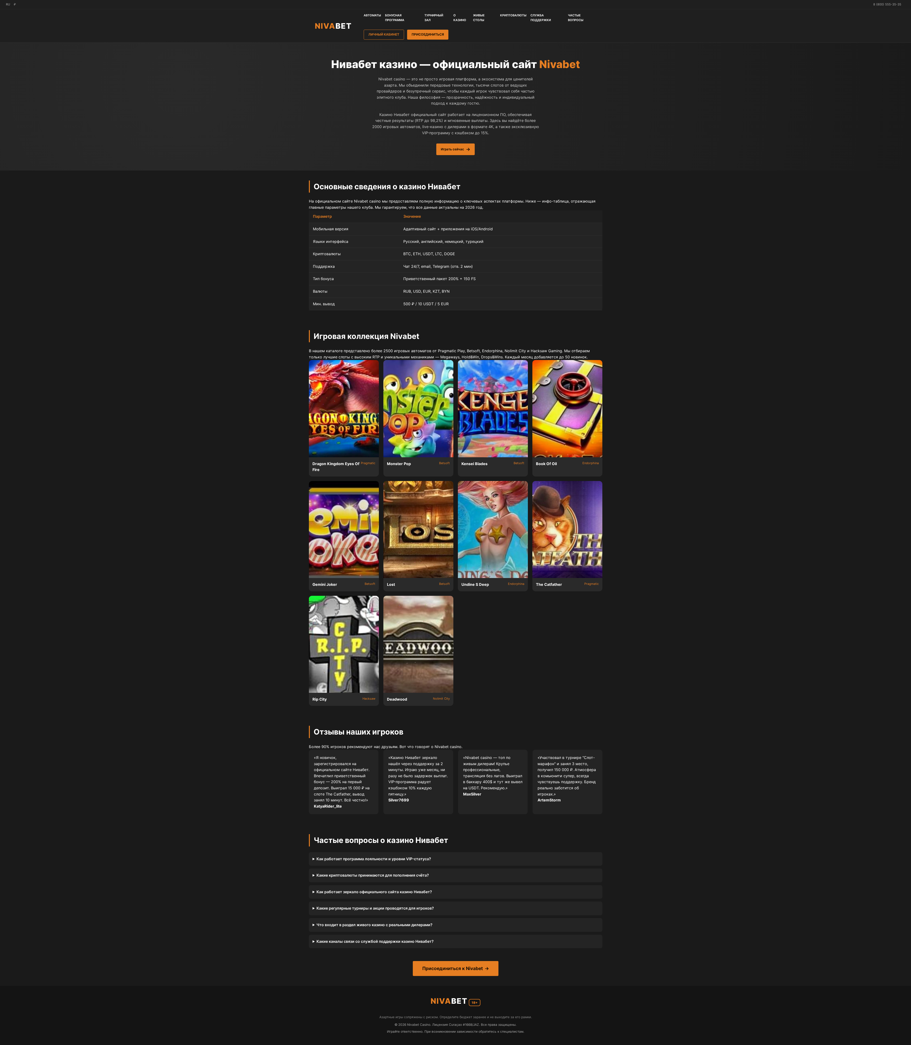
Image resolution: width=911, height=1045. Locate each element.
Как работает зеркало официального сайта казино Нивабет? (374, 891)
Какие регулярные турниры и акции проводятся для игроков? (375, 908)
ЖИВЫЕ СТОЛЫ (479, 18)
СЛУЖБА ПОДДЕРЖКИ (540, 18)
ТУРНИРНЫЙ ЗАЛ (433, 18)
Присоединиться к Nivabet (452, 968)
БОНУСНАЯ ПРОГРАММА (394, 18)
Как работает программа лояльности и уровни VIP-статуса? (373, 858)
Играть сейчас (452, 149)
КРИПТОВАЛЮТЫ (513, 15)
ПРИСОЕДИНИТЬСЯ (428, 34)
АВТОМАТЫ (372, 15)
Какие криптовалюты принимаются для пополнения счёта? (372, 875)
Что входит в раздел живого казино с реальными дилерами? (374, 924)
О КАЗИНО (459, 18)
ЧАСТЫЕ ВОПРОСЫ (575, 18)
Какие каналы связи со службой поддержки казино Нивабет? (375, 941)
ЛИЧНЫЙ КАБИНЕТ (383, 34)
